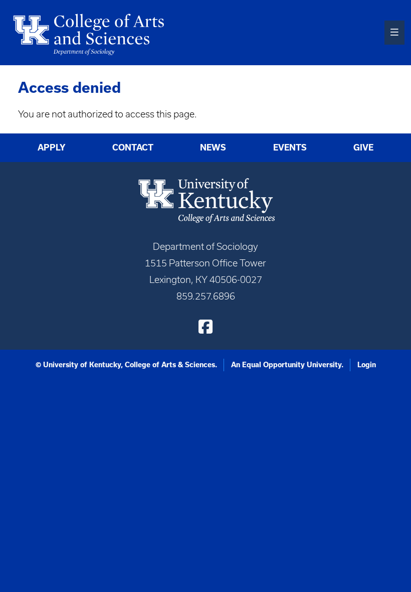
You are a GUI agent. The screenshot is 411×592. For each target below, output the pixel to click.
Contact (132, 147)
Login (366, 365)
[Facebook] (205, 327)
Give (363, 147)
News (213, 147)
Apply (52, 147)
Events (290, 147)
